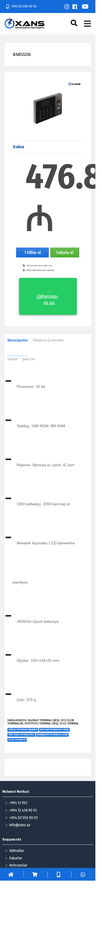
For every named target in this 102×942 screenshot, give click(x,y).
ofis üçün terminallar (21, 734)
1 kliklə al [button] (32, 252)
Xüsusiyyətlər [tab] (17, 340)
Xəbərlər (15, 858)
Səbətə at (65, 252)
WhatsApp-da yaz (49, 296)
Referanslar (18, 865)
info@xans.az (19, 825)
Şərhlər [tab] (12, 359)
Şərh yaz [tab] (29, 359)
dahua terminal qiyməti (22, 729)
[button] (75, 23)
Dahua (18, 146)
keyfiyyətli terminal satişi (52, 734)
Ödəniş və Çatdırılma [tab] (48, 340)
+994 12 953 (18, 803)
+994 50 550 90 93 (24, 6)
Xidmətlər (16, 850)
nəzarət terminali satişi (54, 729)
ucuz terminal (17, 739)
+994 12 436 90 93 (23, 810)
